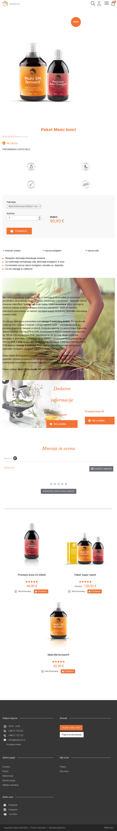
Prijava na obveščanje (71, 734)
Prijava (63, 767)
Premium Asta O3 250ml (32, 574)
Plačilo (5, 771)
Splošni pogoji (8, 780)
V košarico (21, 230)
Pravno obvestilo (38, 828)
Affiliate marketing (10, 785)
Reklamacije (7, 776)
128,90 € (85, 586)
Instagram (13, 809)
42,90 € (58, 666)
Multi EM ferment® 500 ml (31, 369)
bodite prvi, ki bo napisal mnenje (58, 491)
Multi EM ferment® (58, 654)
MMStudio (108, 828)
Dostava (6, 767)
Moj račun (64, 771)
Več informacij (24, 591)
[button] (101, 469)
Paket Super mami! (85, 574)
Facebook (12, 805)
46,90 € (31, 586)
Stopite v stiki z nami (71, 728)
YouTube (13, 814)
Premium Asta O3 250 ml (59, 369)
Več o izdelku (60, 424)
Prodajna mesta (13, 744)
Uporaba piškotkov (57, 828)
